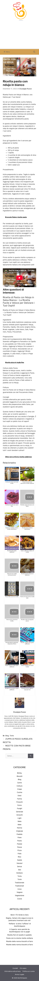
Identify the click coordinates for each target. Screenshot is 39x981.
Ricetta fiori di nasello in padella (19, 935)
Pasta (19, 841)
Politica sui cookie (29, 971)
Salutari (19, 863)
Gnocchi (19, 815)
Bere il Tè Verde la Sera (19, 915)
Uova (19, 889)
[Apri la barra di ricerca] (34, 52)
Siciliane (19, 873)
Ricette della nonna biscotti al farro (19, 941)
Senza (19, 866)
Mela (19, 821)
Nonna (19, 828)
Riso (19, 857)
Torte (12, 736)
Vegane (19, 892)
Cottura (19, 786)
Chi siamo (23, 968)
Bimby (19, 773)
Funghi (19, 808)
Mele (19, 825)
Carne (19, 783)
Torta (20, 876)
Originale (19, 831)
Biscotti (19, 776)
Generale (19, 812)
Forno (19, 805)
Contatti (15, 968)
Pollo (19, 854)
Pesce (19, 847)
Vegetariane (19, 895)
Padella (19, 834)
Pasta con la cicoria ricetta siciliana (19, 938)
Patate (19, 844)
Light (19, 818)
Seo (19, 870)
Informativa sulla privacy (12, 971)
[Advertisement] (19, 36)
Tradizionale (19, 883)
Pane (19, 837)
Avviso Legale (19, 974)
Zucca (19, 899)
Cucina (19, 792)
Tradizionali (19, 886)
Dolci (19, 796)
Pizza (20, 850)
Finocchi (19, 802)
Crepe (19, 789)
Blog (7, 736)
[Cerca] (30, 756)
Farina (19, 799)
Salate (19, 860)
